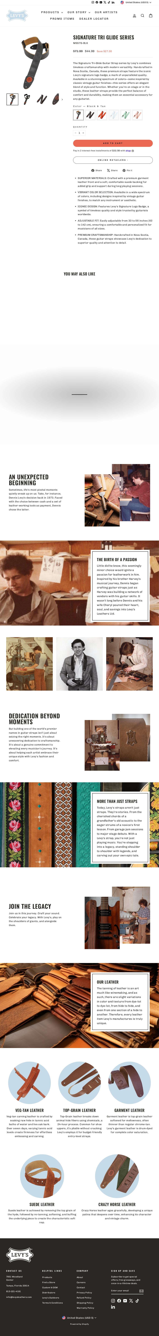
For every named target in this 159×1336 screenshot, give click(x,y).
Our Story (78, 12)
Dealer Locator (94, 18)
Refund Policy (84, 1297)
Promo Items (62, 18)
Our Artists (106, 12)
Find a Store (48, 1282)
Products (51, 12)
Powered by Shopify (79, 1324)
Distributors (48, 1292)
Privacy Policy (84, 1292)
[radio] (78, 115)
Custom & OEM (50, 1287)
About (80, 1277)
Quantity (80, 127)
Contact (81, 1287)
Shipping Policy (85, 1303)
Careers (81, 1282)
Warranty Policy (85, 1308)
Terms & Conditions (52, 1303)
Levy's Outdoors (50, 1297)
